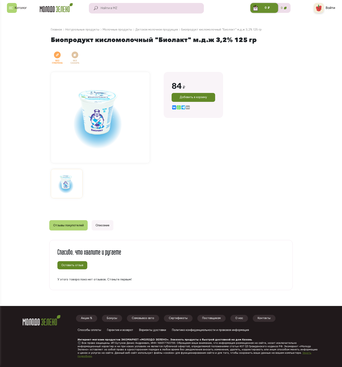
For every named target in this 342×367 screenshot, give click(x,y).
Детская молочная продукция (156, 29)
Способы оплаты (89, 330)
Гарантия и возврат (120, 330)
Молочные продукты (117, 29)
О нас (239, 318)
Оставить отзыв (72, 265)
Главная (56, 29)
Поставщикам (211, 318)
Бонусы (112, 318)
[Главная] (58, 8)
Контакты (264, 318)
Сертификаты (178, 318)
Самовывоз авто (143, 318)
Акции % (86, 318)
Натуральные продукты (82, 29)
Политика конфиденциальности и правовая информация (210, 330)
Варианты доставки (152, 330)
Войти (330, 8)
